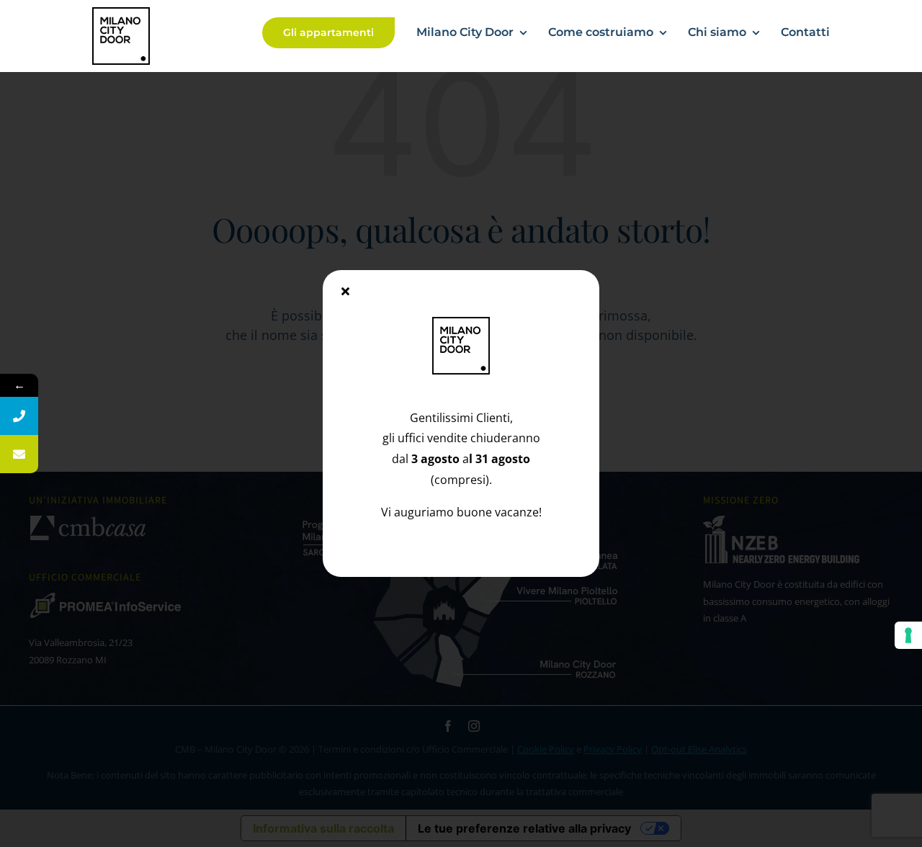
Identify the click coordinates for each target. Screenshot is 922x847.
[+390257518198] (19, 416)
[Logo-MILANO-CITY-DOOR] (121, 13)
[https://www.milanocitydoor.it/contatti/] (19, 454)
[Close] (345, 290)
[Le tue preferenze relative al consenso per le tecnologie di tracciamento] (908, 635)
